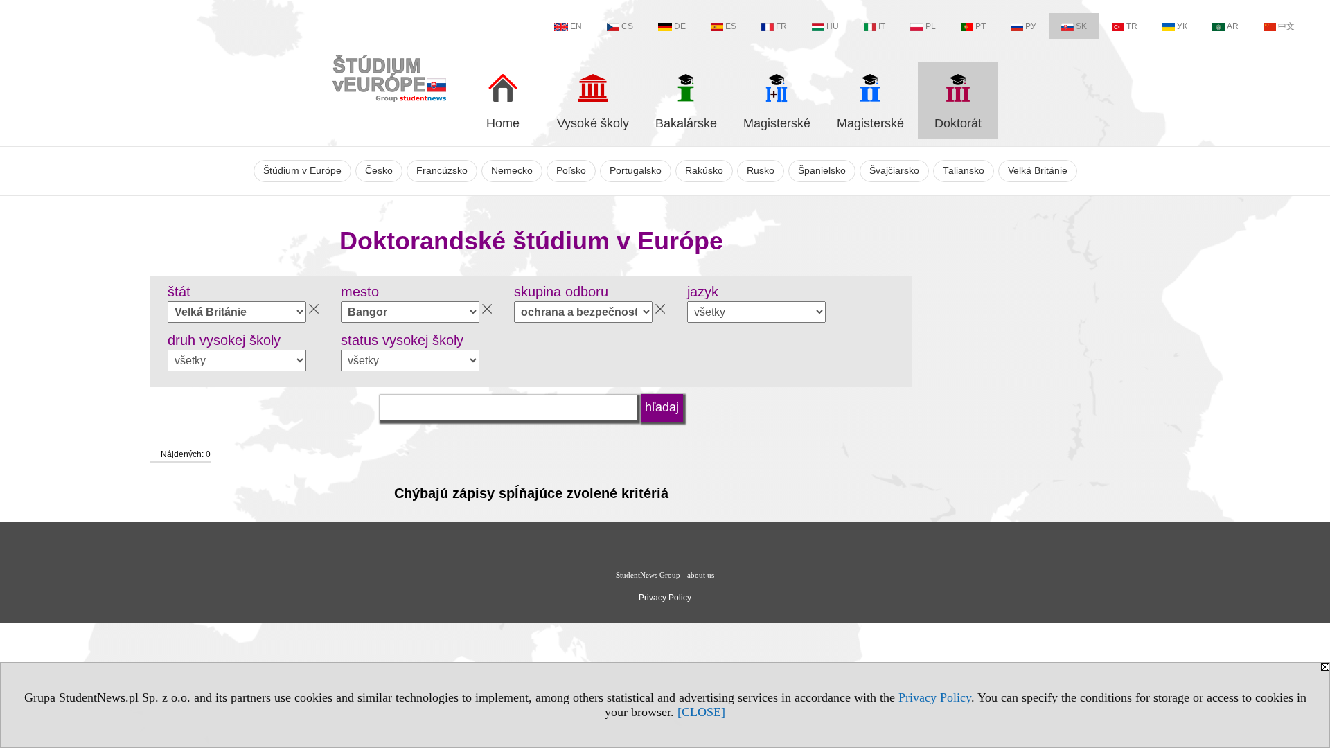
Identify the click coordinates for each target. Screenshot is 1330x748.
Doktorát (958, 123)
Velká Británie (1037, 171)
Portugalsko (636, 171)
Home (503, 123)
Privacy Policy (934, 697)
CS (627, 26)
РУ (1030, 26)
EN (576, 26)
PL (930, 26)
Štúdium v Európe (302, 171)
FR (781, 26)
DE (680, 26)
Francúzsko (442, 171)
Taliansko (963, 171)
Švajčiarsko (894, 171)
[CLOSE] (701, 712)
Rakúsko (704, 171)
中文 (1286, 26)
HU (832, 26)
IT (881, 26)
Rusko (760, 171)
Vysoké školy (593, 123)
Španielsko (822, 171)
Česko (379, 171)
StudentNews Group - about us (665, 575)
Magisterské (776, 123)
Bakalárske (686, 123)
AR (1233, 26)
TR (1131, 26)
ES (730, 26)
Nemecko (512, 171)
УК (1182, 26)
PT (980, 26)
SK (1081, 26)
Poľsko (571, 171)
